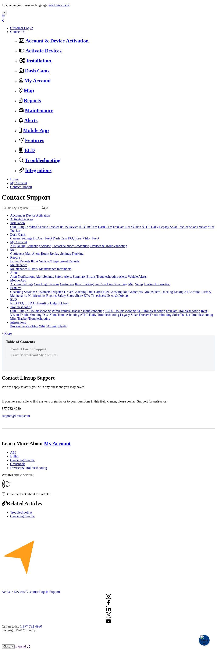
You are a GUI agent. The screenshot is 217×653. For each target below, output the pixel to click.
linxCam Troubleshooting (183, 311)
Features (34, 140)
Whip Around (48, 326)
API (13, 246)
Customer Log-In (21, 28)
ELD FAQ (17, 303)
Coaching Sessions (46, 284)
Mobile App (36, 130)
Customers (67, 284)
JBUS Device (69, 227)
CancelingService (22, 460)
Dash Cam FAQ (64, 238)
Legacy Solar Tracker (173, 227)
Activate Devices (43, 50)
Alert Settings (45, 276)
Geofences (17, 253)
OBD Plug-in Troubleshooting (30, 311)
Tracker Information (157, 284)
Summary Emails (84, 276)
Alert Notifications (22, 276)
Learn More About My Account (33, 355)
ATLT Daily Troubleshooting (99, 315)
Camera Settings (21, 238)
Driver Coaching (75, 292)
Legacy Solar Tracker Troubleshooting (145, 315)
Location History (200, 292)
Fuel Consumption (115, 292)
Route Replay (50, 253)
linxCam (91, 227)
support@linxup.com (16, 416)
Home (14, 179)
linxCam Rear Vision (127, 227)
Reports (32, 100)
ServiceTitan (29, 326)
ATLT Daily (150, 227)
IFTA (34, 261)
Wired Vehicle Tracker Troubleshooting (78, 311)
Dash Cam (105, 227)
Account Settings (21, 284)
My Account (37, 80)
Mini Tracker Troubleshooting (30, 318)
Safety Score (65, 295)
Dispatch (57, 292)
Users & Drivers (117, 295)
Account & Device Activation (57, 41)
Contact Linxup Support (28, 349)
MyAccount (57, 443)
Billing (21, 246)
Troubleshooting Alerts (111, 276)
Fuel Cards (94, 292)
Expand (21, 646)
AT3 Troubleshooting (150, 311)
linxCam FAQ (42, 238)
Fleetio (62, 326)
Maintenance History (24, 269)
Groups (148, 292)
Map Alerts (32, 253)
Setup (139, 284)
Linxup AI (181, 292)
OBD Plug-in (19, 227)
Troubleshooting (42, 160)
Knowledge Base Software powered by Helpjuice (108, 640)
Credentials (81, 246)
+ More (7, 333)
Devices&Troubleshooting (28, 468)
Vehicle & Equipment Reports (59, 261)
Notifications (36, 295)
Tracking (77, 253)
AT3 (82, 227)
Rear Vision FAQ (87, 238)
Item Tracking (84, 284)
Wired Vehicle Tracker (44, 227)
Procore (15, 326)
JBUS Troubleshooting (120, 311)
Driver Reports (20, 261)
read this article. (59, 5)
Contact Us (17, 32)
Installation (38, 60)
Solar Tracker (198, 227)
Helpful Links (59, 303)
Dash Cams (37, 70)
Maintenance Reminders (55, 269)
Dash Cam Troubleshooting (60, 315)
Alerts (31, 120)
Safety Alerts (63, 276)
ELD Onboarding (37, 303)
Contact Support (21, 187)
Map (29, 90)
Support (54, 592)
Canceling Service (38, 246)
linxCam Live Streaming (111, 284)
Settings (65, 253)
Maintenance (39, 110)
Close (7, 646)
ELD (29, 150)
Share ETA (82, 295)
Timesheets (98, 295)
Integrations (38, 170)
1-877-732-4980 (31, 626)
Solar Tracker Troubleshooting (192, 315)
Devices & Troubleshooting (108, 246)
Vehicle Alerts (137, 276)
